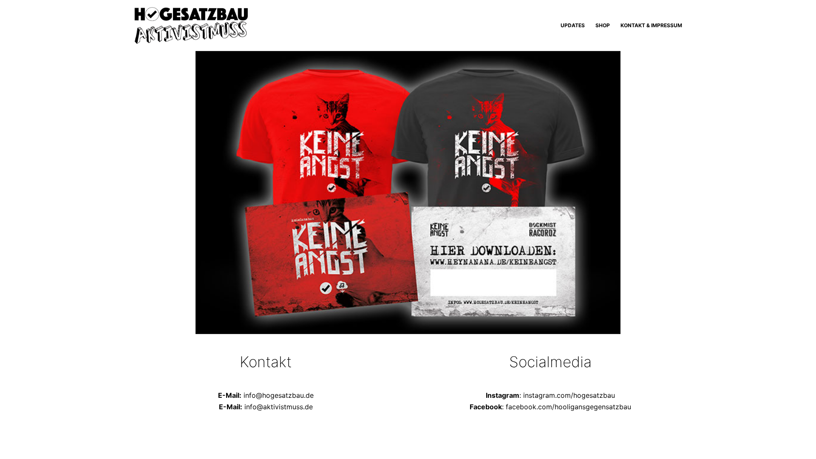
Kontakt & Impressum (651, 25)
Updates (573, 25)
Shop (602, 25)
